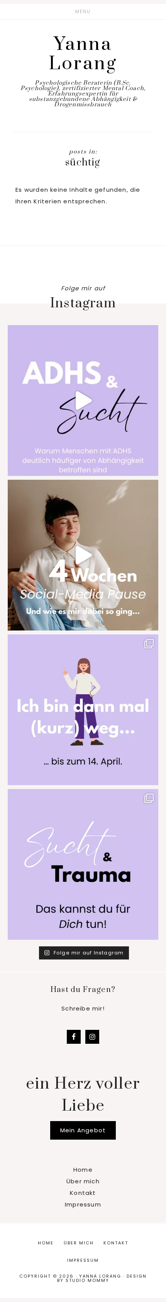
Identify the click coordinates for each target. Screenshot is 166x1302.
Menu (83, 11)
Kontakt (83, 1193)
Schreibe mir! (83, 1008)
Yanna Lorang (83, 54)
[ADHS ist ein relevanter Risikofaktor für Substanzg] (83, 400)
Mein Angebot (83, 1130)
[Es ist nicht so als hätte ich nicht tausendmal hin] (83, 709)
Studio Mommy (87, 1280)
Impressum (83, 1204)
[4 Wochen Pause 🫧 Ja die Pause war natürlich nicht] (83, 555)
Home (83, 1170)
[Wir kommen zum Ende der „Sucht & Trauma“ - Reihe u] (83, 864)
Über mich (83, 1181)
